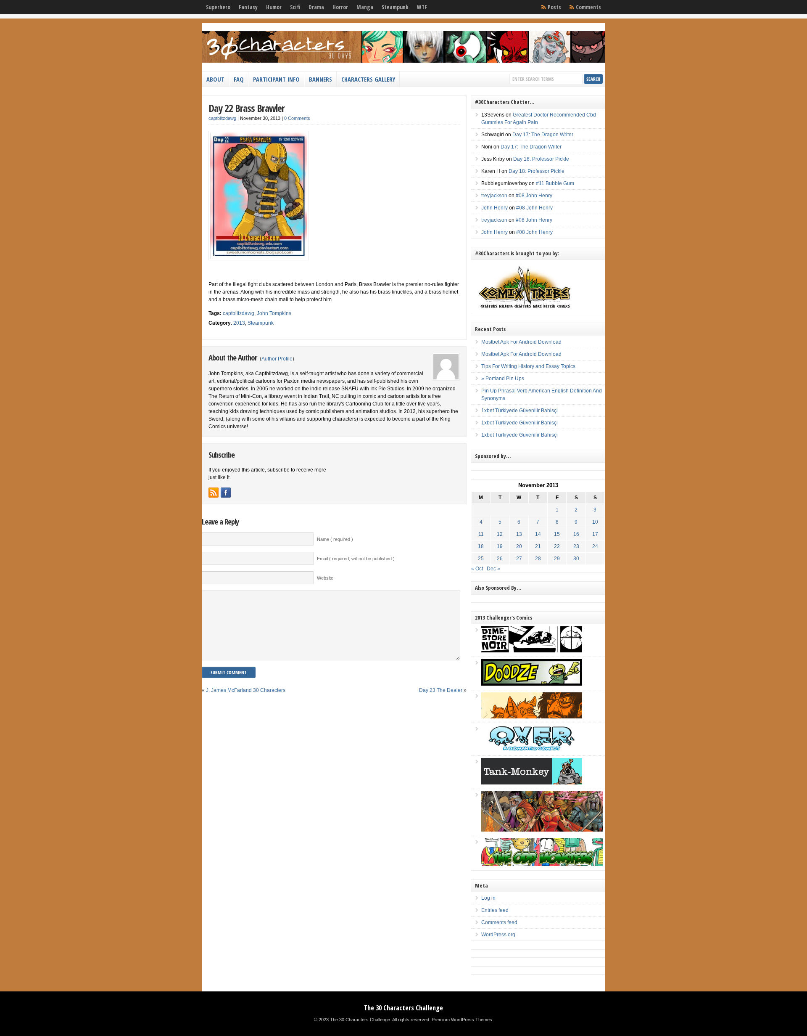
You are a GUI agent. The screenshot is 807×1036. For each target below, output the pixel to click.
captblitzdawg (222, 118)
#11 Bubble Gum (555, 183)
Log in (488, 898)
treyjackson (494, 196)
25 (481, 559)
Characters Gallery (368, 79)
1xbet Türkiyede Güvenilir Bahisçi (519, 410)
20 (519, 546)
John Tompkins (274, 313)
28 (538, 559)
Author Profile (277, 359)
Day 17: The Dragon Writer (542, 135)
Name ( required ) (335, 539)
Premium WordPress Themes (462, 1019)
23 (576, 546)
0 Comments (297, 118)
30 (576, 559)
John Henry (494, 208)
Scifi (295, 7)
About (215, 79)
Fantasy (248, 7)
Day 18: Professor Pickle (541, 159)
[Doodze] (531, 684)
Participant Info (276, 79)
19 (500, 546)
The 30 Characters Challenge (403, 1007)
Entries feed (495, 910)
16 (576, 534)
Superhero (218, 7)
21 (538, 546)
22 (557, 546)
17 (595, 534)
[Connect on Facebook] (226, 493)
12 (500, 534)
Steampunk (395, 7)
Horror (340, 7)
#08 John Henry (534, 196)
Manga (364, 7)
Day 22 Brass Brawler (246, 108)
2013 (239, 323)
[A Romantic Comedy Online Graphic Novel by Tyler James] (531, 749)
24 (595, 546)
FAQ (239, 79)
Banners (320, 79)
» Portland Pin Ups (502, 379)
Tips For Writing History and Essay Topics (528, 366)
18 (481, 546)
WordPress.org (498, 935)
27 (519, 559)
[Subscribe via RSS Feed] (213, 493)
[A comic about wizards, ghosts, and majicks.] (531, 717)
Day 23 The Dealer (440, 690)
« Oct (477, 569)
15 (557, 534)
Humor (274, 7)
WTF (422, 7)
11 (481, 534)
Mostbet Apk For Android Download (521, 342)
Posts (554, 7)
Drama (316, 7)
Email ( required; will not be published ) (356, 558)
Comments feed (499, 922)
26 (500, 559)
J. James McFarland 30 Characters (245, 690)
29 (557, 559)
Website (325, 577)
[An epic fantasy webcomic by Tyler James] (542, 830)
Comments (588, 7)
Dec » (493, 569)
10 (595, 522)
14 (538, 534)
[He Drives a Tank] (531, 783)
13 (519, 534)
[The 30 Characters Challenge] (403, 61)
